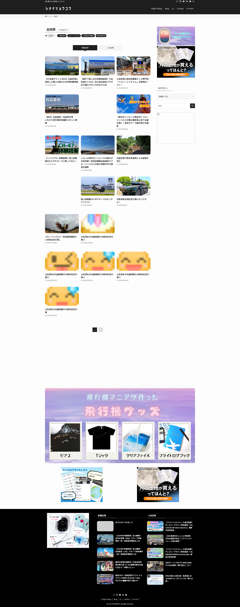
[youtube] (183, 1)
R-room (135, 599)
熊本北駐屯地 (101, 36)
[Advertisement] (98, 110)
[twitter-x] (177, 1)
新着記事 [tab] (85, 47)
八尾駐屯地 (61, 36)
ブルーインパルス (74, 36)
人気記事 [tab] (110, 47)
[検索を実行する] (192, 105)
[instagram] (180, 1)
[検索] (193, 1)
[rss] (186, 1)
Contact (127, 599)
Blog (115, 599)
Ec (121, 599)
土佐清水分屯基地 (88, 36)
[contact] (190, 1)
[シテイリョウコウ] (58, 8)
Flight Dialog (106, 599)
